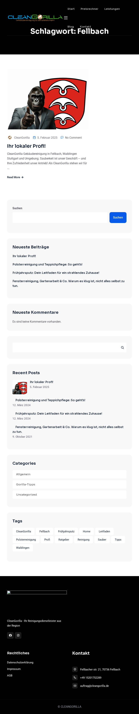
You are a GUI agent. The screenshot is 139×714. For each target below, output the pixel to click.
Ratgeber (63, 539)
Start (71, 9)
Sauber (102, 539)
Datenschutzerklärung (20, 662)
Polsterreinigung (26, 539)
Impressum (14, 669)
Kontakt (85, 26)
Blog (71, 26)
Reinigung (83, 539)
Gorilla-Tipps (25, 484)
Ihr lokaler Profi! (26, 146)
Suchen (17, 208)
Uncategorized (26, 494)
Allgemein (23, 474)
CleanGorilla (23, 531)
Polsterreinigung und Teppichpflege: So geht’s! (47, 264)
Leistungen (112, 9)
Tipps (118, 539)
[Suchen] (122, 347)
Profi (47, 539)
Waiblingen (22, 547)
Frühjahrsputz (66, 531)
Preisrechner (89, 9)
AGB (9, 675)
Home (86, 531)
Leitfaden (104, 531)
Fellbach (44, 531)
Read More (14, 177)
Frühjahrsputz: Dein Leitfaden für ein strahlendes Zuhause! (55, 273)
